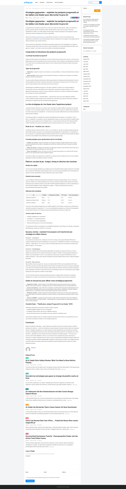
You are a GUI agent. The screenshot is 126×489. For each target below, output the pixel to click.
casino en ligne (39, 37)
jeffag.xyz (28, 2)
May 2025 (85, 96)
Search (85, 8)
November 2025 (87, 81)
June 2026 (85, 64)
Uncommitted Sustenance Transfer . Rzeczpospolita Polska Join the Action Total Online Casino (91, 41)
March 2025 (86, 101)
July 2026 (85, 61)
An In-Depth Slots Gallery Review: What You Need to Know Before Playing (91, 21)
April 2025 (85, 98)
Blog (30, 8)
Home (27, 8)
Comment (28, 455)
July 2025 (85, 91)
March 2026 (86, 71)
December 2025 (87, 79)
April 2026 (85, 69)
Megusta (30, 17)
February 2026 (86, 74)
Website (64, 472)
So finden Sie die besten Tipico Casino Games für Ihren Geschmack (51, 407)
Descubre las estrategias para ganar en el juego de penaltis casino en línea (91, 26)
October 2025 (86, 83)
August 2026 (86, 59)
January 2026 (86, 76)
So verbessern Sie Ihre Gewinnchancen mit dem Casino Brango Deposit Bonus (90, 31)
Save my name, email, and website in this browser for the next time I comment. (43, 477)
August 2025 (86, 88)
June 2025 (85, 93)
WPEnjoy (67, 486)
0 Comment (42, 17)
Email (45, 472)
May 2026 (85, 66)
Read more (63, 369)
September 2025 (87, 86)
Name (27, 472)
